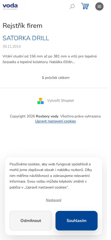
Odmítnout (30, 221)
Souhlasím (76, 221)
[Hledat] (72, 6)
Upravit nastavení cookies (55, 121)
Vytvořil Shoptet (60, 100)
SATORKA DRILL (26, 38)
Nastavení (53, 200)
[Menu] (99, 6)
